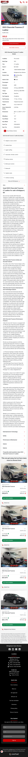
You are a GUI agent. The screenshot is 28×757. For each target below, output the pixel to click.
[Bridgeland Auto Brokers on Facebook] (9, 649)
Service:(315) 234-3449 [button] (15, 666)
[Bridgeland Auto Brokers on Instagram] (15, 649)
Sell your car (14, 696)
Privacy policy (14, 708)
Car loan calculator (14, 700)
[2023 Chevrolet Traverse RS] (14, 515)
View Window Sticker (12, 131)
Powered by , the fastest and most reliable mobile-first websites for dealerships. (14, 750)
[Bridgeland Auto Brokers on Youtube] (12, 649)
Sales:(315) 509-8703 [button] (15, 664)
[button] (20, 2)
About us (14, 688)
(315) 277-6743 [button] (15, 675)
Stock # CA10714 (5, 484)
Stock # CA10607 (5, 569)
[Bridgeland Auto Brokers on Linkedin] (19, 649)
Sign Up (14, 740)
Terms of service (14, 712)
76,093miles (23, 572)
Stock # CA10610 (5, 526)
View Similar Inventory (14, 47)
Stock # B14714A (5, 611)
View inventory (14, 685)
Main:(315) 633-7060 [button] (15, 662)
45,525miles (23, 488)
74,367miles (23, 615)
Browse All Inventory (14, 43)
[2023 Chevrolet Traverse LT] (14, 473)
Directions (14, 704)
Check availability (9, 498)
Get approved (14, 692)
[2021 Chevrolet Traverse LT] (14, 599)
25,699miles (23, 530)
